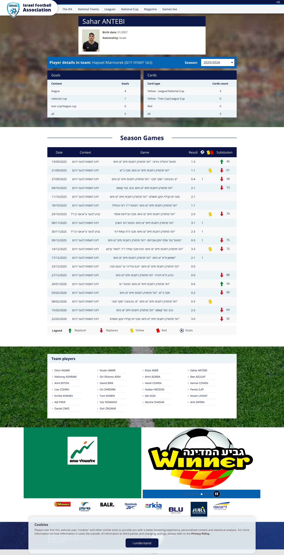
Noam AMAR (107, 370)
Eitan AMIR (151, 370)
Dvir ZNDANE (108, 408)
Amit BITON (61, 383)
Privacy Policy (200, 533)
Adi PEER (59, 402)
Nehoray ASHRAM (65, 376)
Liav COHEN (61, 389)
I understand (142, 543)
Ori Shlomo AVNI (110, 376)
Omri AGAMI (62, 370)
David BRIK (106, 383)
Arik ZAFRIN (197, 402)
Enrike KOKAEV (63, 395)
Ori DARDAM (107, 389)
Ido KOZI (150, 395)
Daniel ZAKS (61, 408)
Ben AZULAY (197, 376)
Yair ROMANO (108, 402)
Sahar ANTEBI (198, 370)
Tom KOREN (107, 395)
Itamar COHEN (199, 383)
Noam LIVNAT (199, 395)
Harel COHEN (153, 383)
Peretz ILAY (197, 389)
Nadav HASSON (154, 389)
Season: (191, 62)
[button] (216, 493)
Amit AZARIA (152, 376)
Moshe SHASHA (154, 402)
